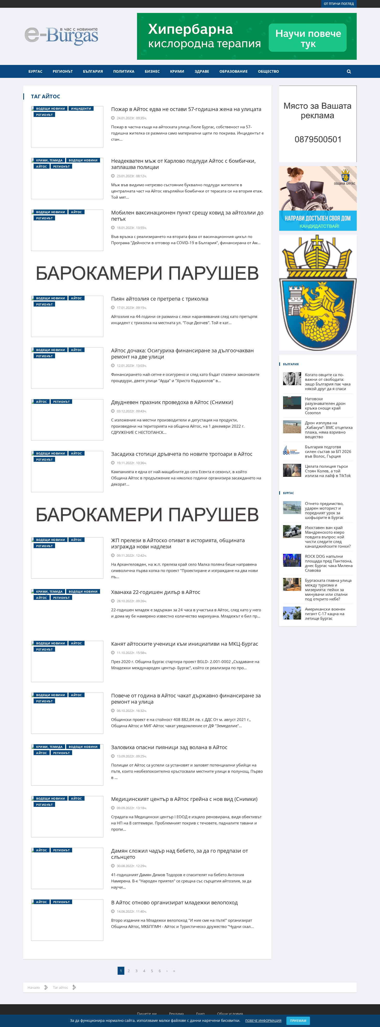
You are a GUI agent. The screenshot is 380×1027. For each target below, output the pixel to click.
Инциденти (81, 108)
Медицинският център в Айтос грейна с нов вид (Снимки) (184, 798)
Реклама (176, 1013)
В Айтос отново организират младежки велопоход (174, 902)
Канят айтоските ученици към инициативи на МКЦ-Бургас (184, 643)
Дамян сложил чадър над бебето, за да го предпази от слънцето (179, 853)
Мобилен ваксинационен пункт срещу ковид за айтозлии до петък (187, 215)
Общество (268, 71)
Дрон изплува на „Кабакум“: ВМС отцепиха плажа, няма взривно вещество (329, 429)
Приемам (298, 1020)
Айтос (41, 166)
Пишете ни (147, 1013)
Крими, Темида (49, 160)
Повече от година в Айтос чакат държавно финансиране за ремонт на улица (186, 698)
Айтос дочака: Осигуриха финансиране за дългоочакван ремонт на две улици (182, 353)
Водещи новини (50, 108)
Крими (177, 71)
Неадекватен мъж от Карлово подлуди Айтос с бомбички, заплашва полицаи (183, 163)
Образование (233, 71)
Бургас (35, 71)
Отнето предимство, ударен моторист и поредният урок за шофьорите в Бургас (324, 510)
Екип (200, 1013)
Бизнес (152, 71)
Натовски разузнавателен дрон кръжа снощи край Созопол (325, 405)
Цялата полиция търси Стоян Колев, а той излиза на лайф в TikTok (328, 471)
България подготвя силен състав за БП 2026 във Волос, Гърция (328, 451)
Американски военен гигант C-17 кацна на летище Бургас (325, 613)
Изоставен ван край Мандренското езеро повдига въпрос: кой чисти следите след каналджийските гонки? (328, 537)
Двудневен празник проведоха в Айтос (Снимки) (172, 402)
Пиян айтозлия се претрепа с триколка (159, 298)
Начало (34, 987)
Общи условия (230, 1013)
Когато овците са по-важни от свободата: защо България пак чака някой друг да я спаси (328, 381)
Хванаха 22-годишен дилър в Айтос (155, 592)
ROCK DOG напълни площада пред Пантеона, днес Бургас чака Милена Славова (329, 563)
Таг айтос (45, 96)
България (93, 71)
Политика (123, 71)
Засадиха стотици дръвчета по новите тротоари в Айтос (182, 453)
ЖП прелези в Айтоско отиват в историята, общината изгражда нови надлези (178, 543)
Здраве (202, 71)
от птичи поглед (339, 4)
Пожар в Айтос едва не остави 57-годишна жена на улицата (186, 109)
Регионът (63, 71)
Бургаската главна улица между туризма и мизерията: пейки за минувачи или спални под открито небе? (328, 589)
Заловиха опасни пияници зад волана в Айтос (169, 747)
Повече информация (263, 1020)
